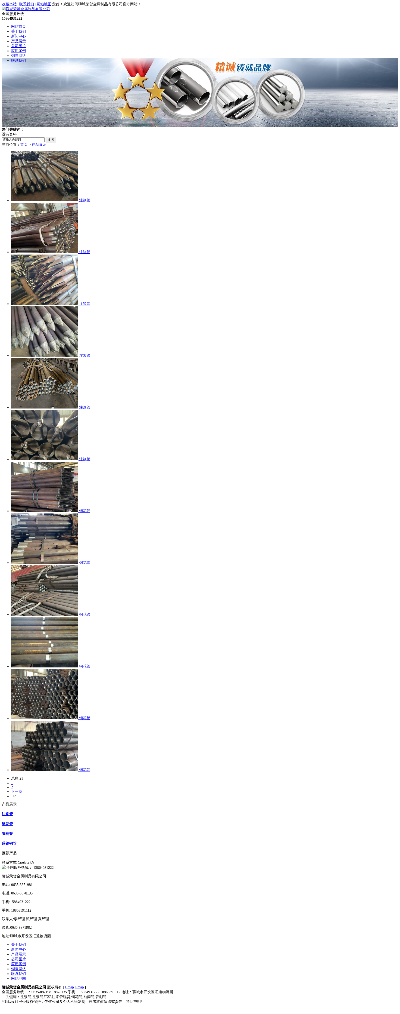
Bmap (69, 987)
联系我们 (26, 4)
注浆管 (7, 814)
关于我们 (18, 31)
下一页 (16, 791)
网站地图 (44, 4)
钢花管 (7, 824)
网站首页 (18, 26)
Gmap (79, 987)
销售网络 (18, 56)
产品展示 (18, 41)
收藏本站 (9, 4)
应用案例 (18, 51)
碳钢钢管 (9, 843)
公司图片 (18, 46)
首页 (24, 145)
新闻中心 (18, 36)
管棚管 (7, 834)
